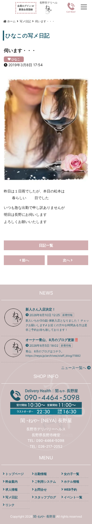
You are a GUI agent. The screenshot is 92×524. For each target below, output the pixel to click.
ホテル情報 (71, 481)
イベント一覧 (73, 497)
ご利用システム (45, 481)
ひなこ (16, 59)
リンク (10, 505)
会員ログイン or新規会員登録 (25, 7)
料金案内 (11, 481)
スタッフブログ (45, 497)
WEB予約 (70, 489)
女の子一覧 (71, 474)
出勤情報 (40, 474)
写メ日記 (11, 497)
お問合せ (40, 489)
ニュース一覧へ (74, 367)
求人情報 (11, 489)
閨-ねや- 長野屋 (44, 516)
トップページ (14, 474)
